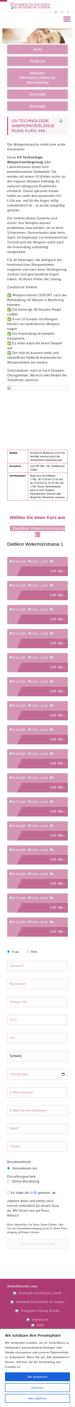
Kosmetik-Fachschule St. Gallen (40, 1302)
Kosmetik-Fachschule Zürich (40, 1293)
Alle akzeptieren (37, 1376)
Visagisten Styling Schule (40, 1310)
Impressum (39, 1319)
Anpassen (37, 1387)
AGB (33, 1192)
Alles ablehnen (37, 1398)
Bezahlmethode (19, 1162)
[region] (37, 1368)
